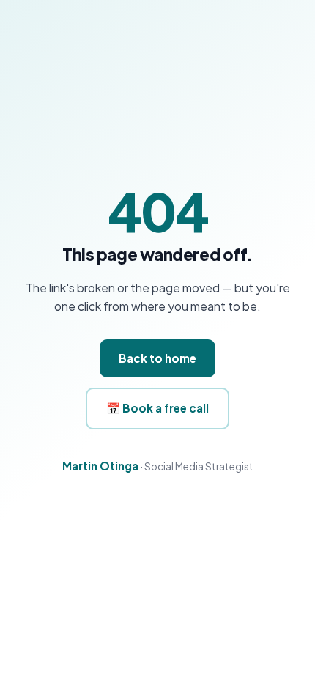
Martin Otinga (100, 466)
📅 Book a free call (157, 408)
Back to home (157, 358)
